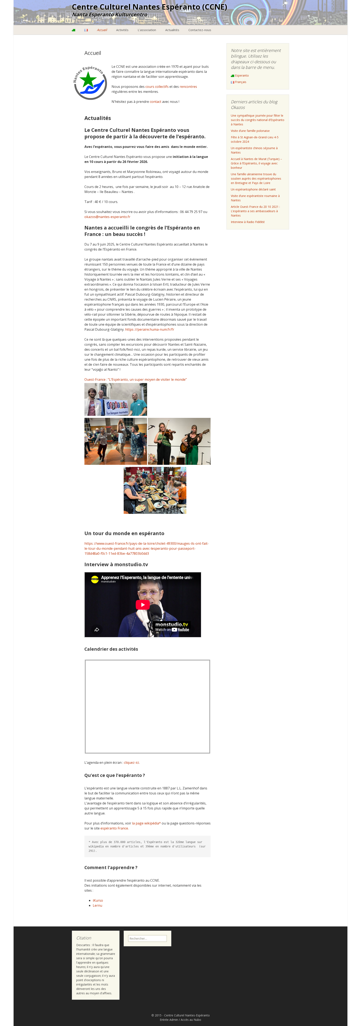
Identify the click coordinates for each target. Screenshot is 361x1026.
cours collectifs (157, 86)
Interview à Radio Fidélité (248, 222)
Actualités (172, 30)
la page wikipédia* (146, 823)
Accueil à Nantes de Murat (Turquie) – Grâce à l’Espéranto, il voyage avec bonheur (256, 163)
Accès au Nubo (191, 1020)
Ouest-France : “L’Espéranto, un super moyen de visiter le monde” (136, 379)
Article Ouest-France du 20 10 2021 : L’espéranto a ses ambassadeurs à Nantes (255, 211)
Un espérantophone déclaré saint (253, 189)
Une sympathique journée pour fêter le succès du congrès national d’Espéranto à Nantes (257, 119)
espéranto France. (114, 828)
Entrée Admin (169, 1020)
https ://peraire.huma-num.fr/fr (149, 329)
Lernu (97, 905)
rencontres (188, 86)
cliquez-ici (131, 762)
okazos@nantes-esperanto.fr (107, 216)
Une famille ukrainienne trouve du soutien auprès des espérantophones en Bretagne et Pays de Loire (256, 178)
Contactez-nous (199, 30)
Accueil (102, 30)
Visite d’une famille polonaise (250, 131)
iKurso (98, 900)
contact (155, 101)
